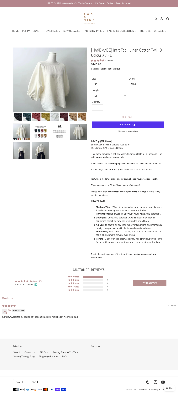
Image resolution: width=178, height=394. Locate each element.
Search (16, 352)
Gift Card (44, 352)
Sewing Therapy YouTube (65, 352)
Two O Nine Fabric (140, 389)
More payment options (128, 131)
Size (94, 79)
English (19, 382)
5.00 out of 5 (35, 281)
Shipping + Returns (48, 356)
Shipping (95, 69)
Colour (132, 79)
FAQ (64, 356)
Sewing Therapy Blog (24, 356)
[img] (9, 306)
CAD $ (34, 382)
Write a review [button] (150, 283)
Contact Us (29, 352)
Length (95, 90)
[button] (98, 60)
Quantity (96, 102)
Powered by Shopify (157, 389)
